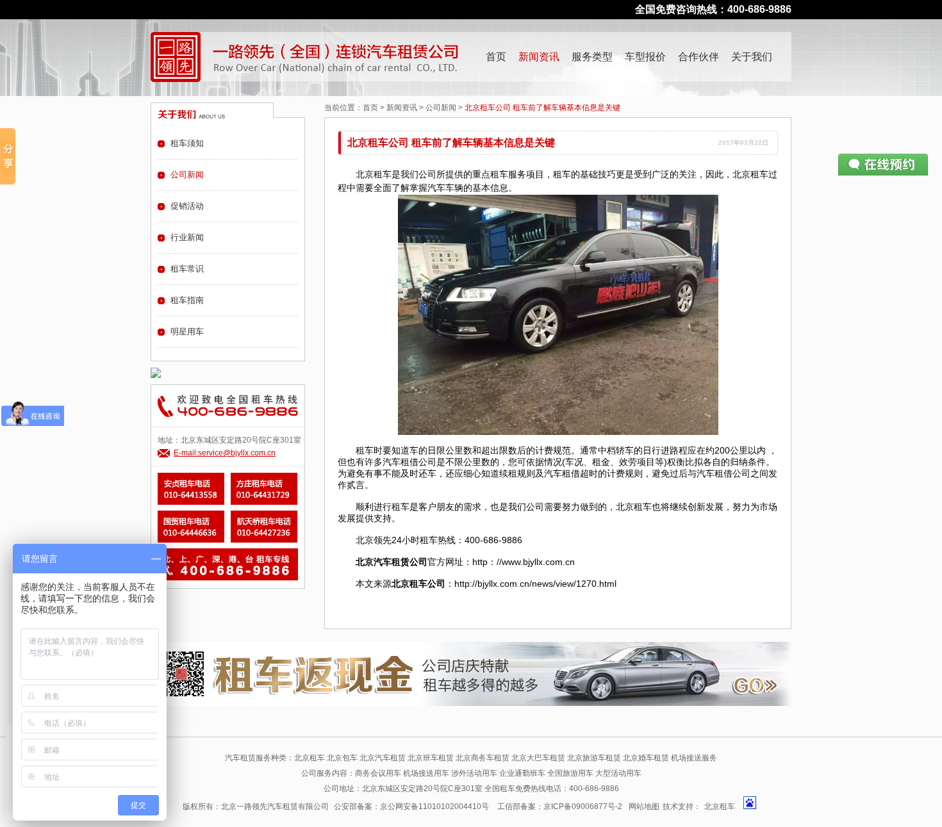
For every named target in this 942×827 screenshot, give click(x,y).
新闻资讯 (538, 56)
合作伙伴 (698, 56)
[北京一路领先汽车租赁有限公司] (176, 57)
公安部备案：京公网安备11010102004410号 (411, 806)
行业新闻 (187, 237)
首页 (496, 56)
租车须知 (187, 143)
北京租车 (719, 806)
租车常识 (187, 269)
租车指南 (187, 300)
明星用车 (187, 331)
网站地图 (644, 806)
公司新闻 (441, 107)
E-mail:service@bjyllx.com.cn (225, 452)
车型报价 (645, 56)
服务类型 (592, 56)
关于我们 (751, 56)
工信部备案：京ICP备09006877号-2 (559, 806)
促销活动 (187, 206)
